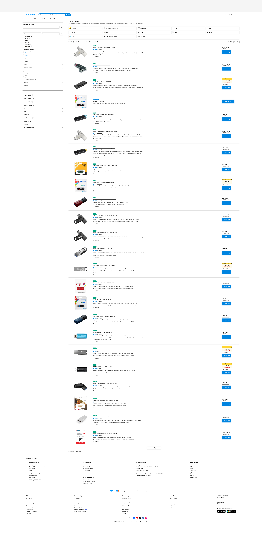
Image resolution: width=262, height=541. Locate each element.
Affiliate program (125, 509)
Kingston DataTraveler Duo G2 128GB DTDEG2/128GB (105, 165)
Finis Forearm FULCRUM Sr (142, 470)
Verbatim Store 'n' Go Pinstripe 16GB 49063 (102, 366)
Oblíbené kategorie (34, 462)
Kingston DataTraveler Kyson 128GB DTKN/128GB (104, 265)
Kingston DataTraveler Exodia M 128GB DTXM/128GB (104, 199)
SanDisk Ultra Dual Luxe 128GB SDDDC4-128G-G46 (104, 47)
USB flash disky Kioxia (87, 467)
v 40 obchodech (225, 401)
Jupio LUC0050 (139, 468)
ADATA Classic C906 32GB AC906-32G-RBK (102, 299)
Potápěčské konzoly (33, 475)
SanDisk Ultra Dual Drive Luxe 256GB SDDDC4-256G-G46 (105, 131)
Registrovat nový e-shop (127, 500)
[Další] (238, 448)
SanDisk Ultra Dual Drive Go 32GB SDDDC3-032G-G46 (105, 383)
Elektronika (30, 18)
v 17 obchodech (225, 49)
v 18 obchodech (225, 166)
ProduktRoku (172, 502)
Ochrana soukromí (78, 508)
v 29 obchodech (225, 300)
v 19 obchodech (225, 417)
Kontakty (28, 500)
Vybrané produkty (141, 462)
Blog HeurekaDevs (30, 509)
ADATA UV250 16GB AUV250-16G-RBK (101, 350)
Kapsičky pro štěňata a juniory (35, 479)
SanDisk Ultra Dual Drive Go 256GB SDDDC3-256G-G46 (105, 433)
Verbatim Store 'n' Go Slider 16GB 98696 (102, 82)
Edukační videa (125, 511)
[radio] (23, 52)
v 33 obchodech (225, 317)
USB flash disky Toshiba (88, 468)
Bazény (191, 468)
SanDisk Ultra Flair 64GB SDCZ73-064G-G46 (102, 248)
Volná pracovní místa (30, 504)
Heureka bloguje (29, 508)
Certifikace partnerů (174, 504)
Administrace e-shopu (126, 498)
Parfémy (191, 467)
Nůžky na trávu (32, 468)
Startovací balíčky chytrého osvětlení (36, 467)
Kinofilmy (31, 465)
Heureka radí (76, 502)
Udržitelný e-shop (173, 508)
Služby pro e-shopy (126, 502)
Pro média (28, 506)
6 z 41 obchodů (225, 268)
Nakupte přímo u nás (78, 504)
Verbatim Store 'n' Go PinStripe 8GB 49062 (102, 332)
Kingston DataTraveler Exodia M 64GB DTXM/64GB (104, 316)
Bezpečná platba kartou (79, 509)
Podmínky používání (30, 502)
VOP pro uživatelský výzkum (80, 511)
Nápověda (124, 513)
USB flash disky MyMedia (88, 472)
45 (236, 448)
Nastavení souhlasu (78, 506)
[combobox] (51, 14)
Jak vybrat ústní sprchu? (88, 483)
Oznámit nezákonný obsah (31, 511)
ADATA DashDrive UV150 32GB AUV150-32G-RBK (103, 182)
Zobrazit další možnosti (29, 79)
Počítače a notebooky (37, 18)
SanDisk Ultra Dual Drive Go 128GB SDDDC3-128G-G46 (105, 216)
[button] (41, 27)
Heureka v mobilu (77, 500)
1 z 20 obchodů (225, 84)
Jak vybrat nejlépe (87, 477)
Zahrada (191, 474)
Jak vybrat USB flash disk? (98, 101)
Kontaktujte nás (220, 497)
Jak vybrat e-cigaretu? (87, 480)
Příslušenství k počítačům (47, 18)
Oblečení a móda (193, 477)
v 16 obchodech (225, 384)
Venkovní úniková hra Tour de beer (143, 475)
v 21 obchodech (225, 116)
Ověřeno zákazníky (174, 498)
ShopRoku (172, 500)
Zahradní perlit (32, 477)
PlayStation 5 (193, 470)
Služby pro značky (125, 506)
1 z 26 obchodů (225, 185)
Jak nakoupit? (77, 498)
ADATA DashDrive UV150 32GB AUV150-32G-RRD (103, 283)
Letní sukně (31, 481)
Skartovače (31, 472)
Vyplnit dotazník (220, 503)
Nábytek (192, 475)
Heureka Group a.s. (125, 522)
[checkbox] (23, 36)
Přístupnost (28, 513)
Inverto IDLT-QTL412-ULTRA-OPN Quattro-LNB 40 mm (147, 467)
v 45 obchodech (225, 149)
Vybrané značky (87, 462)
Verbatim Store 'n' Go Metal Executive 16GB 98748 (104, 417)
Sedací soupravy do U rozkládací (35, 474)
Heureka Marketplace (126, 504)
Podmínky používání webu (145, 522)
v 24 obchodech (225, 132)
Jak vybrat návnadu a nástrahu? (89, 481)
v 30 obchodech (225, 216)
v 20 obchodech (225, 283)
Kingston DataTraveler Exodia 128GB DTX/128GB (104, 148)
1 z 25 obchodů (225, 352)
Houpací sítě (31, 470)
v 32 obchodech (225, 250)
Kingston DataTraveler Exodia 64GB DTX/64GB (103, 114)
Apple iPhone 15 (193, 465)
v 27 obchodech (225, 199)
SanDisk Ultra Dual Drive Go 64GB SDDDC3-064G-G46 (105, 232)
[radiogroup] (43, 54)
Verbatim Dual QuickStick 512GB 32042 (101, 65)
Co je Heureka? (29, 498)
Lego (191, 472)
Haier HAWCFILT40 (140, 472)
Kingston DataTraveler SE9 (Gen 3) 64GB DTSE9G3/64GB (105, 400)
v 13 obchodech (225, 65)
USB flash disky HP (87, 470)
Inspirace (172, 506)
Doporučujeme (194, 462)
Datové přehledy (125, 508)
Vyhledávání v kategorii (28, 24)
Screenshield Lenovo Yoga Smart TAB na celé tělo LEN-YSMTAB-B (150, 474)
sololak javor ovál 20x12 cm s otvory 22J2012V (145, 465)
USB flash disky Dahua (87, 465)
